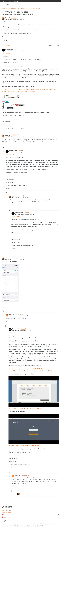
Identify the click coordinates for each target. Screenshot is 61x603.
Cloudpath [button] (31, 523)
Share (4, 36)
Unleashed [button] (40, 525)
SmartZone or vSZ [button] (20, 523)
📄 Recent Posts (6, 512)
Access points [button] (6, 525)
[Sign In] (58, 3)
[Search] (55, 3)
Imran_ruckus (9, 49)
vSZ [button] (56, 523)
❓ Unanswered (30, 515)
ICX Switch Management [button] (18, 525)
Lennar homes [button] (31, 525)
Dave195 (7, 18)
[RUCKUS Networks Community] (7, 3)
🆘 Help (4, 517)
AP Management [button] (47, 523)
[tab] (5, 41)
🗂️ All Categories (6, 510)
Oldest (8, 45)
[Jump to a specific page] (58, 45)
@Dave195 (6, 53)
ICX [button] (38, 523)
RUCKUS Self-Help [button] (7, 523)
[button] (10, 283)
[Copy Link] (23, 19)
